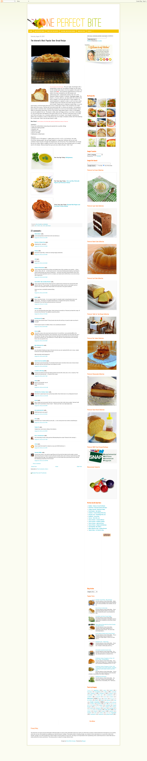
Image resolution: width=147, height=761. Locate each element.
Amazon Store (81, 31)
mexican (114, 702)
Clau (36, 418)
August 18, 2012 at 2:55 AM (41, 254)
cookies (89, 696)
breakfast (98, 691)
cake (105, 691)
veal (107, 712)
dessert (90, 698)
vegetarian (101, 714)
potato (101, 705)
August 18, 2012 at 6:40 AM (41, 277)
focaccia (112, 698)
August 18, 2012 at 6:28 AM (41, 263)
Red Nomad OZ (38, 318)
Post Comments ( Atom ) (42, 469)
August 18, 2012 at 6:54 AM (41, 292)
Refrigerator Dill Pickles (101, 676)
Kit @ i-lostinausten (39, 435)
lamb (102, 700)
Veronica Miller (38, 452)
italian (96, 700)
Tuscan (89, 690)
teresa (36, 331)
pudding (108, 705)
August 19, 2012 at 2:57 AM (41, 439)
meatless (107, 702)
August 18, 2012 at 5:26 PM (41, 414)
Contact (89, 31)
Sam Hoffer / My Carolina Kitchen (43, 281)
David (36, 400)
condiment (110, 695)
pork (94, 705)
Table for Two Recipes (52, 31)
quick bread (48, 225)
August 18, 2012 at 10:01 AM (41, 387)
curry (105, 696)
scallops (94, 709)
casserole (114, 691)
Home (30, 31)
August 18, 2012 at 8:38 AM (41, 366)
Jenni (36, 444)
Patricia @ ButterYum (40, 242)
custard (111, 696)
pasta (99, 703)
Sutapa (36, 250)
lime (115, 700)
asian (104, 690)
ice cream (89, 700)
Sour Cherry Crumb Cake (101, 608)
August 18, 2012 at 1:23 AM (41, 246)
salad (107, 706)
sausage (111, 708)
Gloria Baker (38, 233)
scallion (88, 709)
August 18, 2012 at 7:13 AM (41, 304)
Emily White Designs (71, 741)
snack (96, 711)
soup (103, 711)
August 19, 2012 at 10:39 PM (41, 460)
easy (41, 225)
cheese (93, 693)
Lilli (35, 259)
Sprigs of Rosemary (40, 267)
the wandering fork (39, 410)
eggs (100, 698)
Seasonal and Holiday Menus (68, 31)
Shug (36, 380)
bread (38, 225)
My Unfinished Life (39, 345)
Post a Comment (37, 463)
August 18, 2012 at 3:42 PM (41, 405)
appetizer (96, 690)
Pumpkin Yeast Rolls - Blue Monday (104, 599)
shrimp (100, 709)
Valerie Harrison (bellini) (40, 361)
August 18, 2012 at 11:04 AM (41, 395)
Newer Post (34, 466)
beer (36, 225)
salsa (91, 708)
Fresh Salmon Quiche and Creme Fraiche (105, 633)
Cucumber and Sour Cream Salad (103, 616)
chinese (111, 693)
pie (105, 703)
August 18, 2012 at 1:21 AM (41, 237)
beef (111, 690)
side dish (107, 709)
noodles (92, 703)
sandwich (98, 708)
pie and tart (111, 703)
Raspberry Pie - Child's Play (102, 641)
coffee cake (100, 695)
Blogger (84, 741)
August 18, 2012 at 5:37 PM (41, 422)
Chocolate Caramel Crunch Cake (103, 650)
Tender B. (37, 427)
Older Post (79, 466)
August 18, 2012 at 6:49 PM (41, 431)
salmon (114, 706)
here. (105, 57)
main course (95, 702)
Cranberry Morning (39, 370)
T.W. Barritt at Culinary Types (42, 392)
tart (96, 712)
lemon (109, 700)
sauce (105, 708)
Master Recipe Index (40, 31)
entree (106, 698)
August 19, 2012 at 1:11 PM (41, 447)
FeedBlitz (100, 41)
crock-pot (98, 696)
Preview (89, 41)
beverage (89, 691)
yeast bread (109, 714)
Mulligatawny (69, 157)
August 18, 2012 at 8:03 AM (41, 326)
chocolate (90, 695)
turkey (101, 712)
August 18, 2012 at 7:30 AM (41, 314)
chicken (102, 693)
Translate (98, 156)
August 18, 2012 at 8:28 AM (41, 340)
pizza (88, 705)
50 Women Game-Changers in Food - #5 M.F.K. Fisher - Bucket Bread (105, 659)
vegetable (113, 712)
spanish (111, 711)
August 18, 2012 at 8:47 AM (41, 376)
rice (101, 706)
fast (44, 225)
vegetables (93, 714)
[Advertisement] (73, 9)
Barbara (37, 308)
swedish (89, 712)
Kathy (36, 297)
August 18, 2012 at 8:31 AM (41, 356)
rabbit (96, 706)
